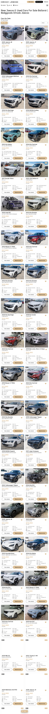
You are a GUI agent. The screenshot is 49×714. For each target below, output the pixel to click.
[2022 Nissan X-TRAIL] (36, 578)
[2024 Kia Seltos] (36, 544)
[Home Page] (9, 2)
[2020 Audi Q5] (12, 203)
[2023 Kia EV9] (36, 510)
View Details (7, 56)
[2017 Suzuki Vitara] (12, 169)
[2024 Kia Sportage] (12, 101)
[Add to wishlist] (22, 43)
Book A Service (39, 1)
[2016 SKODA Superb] (12, 442)
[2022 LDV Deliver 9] (36, 169)
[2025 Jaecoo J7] (36, 33)
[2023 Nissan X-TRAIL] (12, 237)
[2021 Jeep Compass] (36, 442)
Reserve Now (18, 56)
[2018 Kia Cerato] (36, 305)
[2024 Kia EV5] (36, 476)
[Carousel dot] (10, 39)
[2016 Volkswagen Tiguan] (36, 408)
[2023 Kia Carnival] (36, 237)
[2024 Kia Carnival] (36, 67)
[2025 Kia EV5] (36, 612)
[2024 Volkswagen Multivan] (12, 67)
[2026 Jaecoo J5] (36, 680)
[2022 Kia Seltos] (12, 135)
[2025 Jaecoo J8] (12, 33)
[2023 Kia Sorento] (36, 203)
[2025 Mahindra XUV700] (12, 680)
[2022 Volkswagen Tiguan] (12, 476)
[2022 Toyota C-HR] (36, 646)
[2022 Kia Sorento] (12, 271)
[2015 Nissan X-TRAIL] (12, 374)
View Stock (31, 1)
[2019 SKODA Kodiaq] (36, 101)
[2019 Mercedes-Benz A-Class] (36, 339)
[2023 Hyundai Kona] (12, 544)
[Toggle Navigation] (47, 5)
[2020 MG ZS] (12, 646)
